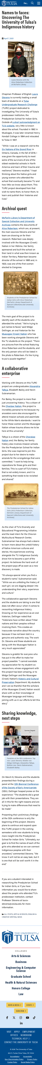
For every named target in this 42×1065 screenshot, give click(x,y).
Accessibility (27, 1057)
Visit (9, 1031)
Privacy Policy (32, 1059)
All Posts (8, 914)
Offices (14, 1035)
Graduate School (21, 976)
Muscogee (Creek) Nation (14, 333)
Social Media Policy (28, 1062)
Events (29, 1004)
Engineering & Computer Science (21, 969)
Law (21, 994)
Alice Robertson (10, 228)
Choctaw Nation (13, 406)
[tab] (32, 3)
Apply (17, 1031)
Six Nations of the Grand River (17, 149)
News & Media (13, 1004)
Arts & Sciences (20, 914)
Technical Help (20, 1038)
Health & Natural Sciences (21, 982)
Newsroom (26, 1035)
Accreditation (14, 1057)
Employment (29, 1031)
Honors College (21, 988)
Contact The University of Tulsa (21, 1042)
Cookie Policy (12, 1062)
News (19, 917)
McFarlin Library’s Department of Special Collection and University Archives (18, 221)
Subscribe (20, 1010)
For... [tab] (26, 3)
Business (20, 961)
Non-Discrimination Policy (14, 1059)
